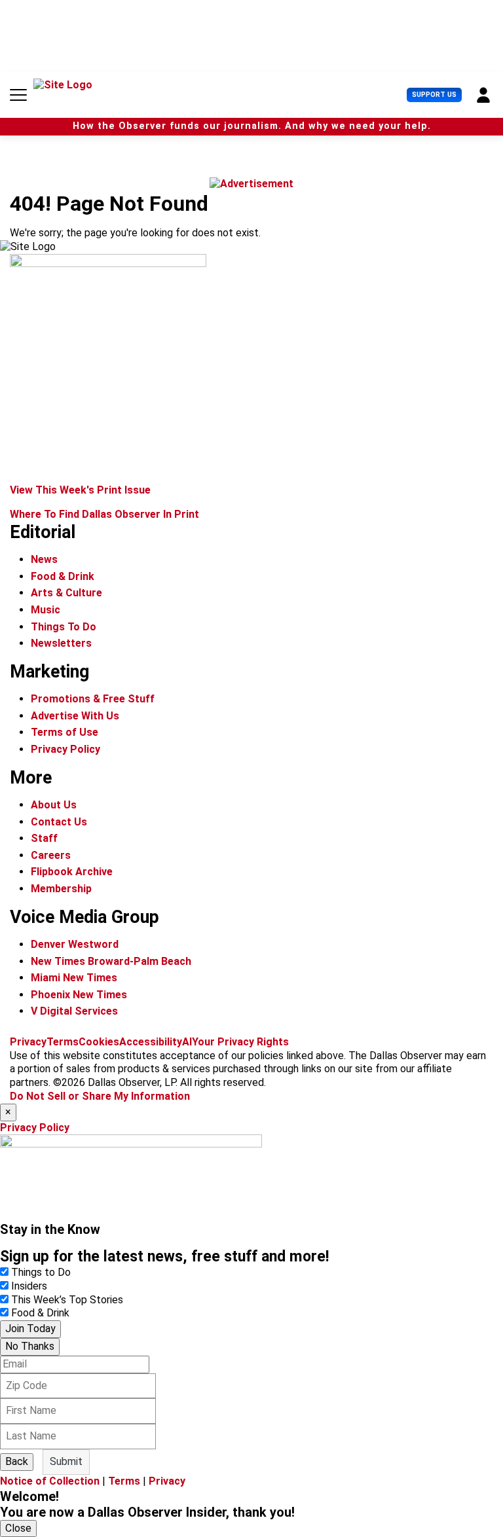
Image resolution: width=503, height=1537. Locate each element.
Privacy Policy (65, 749)
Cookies (99, 1042)
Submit (66, 1461)
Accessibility (150, 1042)
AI (187, 1042)
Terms (63, 1042)
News (44, 559)
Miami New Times (74, 977)
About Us (54, 805)
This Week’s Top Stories (67, 1299)
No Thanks (29, 1346)
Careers (51, 855)
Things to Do (41, 1272)
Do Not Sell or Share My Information (100, 1096)
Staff (44, 838)
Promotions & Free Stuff (93, 699)
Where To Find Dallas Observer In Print (104, 514)
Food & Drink (62, 576)
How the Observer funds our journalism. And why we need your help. (252, 126)
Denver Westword (75, 944)
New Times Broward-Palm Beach (111, 961)
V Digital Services (74, 1011)
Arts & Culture (66, 593)
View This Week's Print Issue (80, 490)
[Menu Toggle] (18, 95)
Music (45, 610)
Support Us (434, 94)
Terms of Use (64, 732)
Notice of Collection (50, 1481)
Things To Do (63, 627)
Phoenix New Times (79, 994)
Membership (61, 888)
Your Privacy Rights (240, 1042)
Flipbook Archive (72, 871)
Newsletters (61, 643)
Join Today (30, 1328)
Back (16, 1461)
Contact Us (59, 822)
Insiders (29, 1286)
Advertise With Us (75, 716)
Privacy (28, 1042)
